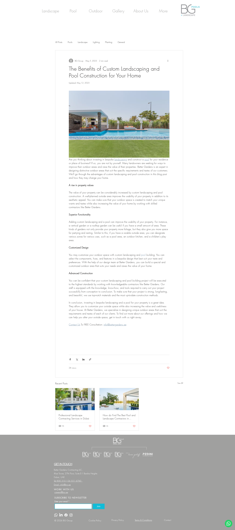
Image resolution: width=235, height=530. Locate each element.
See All (180, 383)
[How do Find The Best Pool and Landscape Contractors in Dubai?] (119, 399)
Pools (70, 42)
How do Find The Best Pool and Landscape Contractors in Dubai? (119, 417)
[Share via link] (90, 359)
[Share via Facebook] (70, 359)
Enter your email (62, 501)
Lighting (96, 42)
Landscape (82, 42)
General (121, 42)
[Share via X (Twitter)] (76, 359)
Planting (108, 42)
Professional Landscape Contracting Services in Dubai (74, 417)
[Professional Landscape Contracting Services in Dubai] (75, 399)
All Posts (58, 42)
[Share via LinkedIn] (83, 359)
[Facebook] (66, 515)
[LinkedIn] (61, 515)
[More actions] (167, 60)
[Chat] (228, 523)
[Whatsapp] (56, 515)
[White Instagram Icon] (71, 515)
